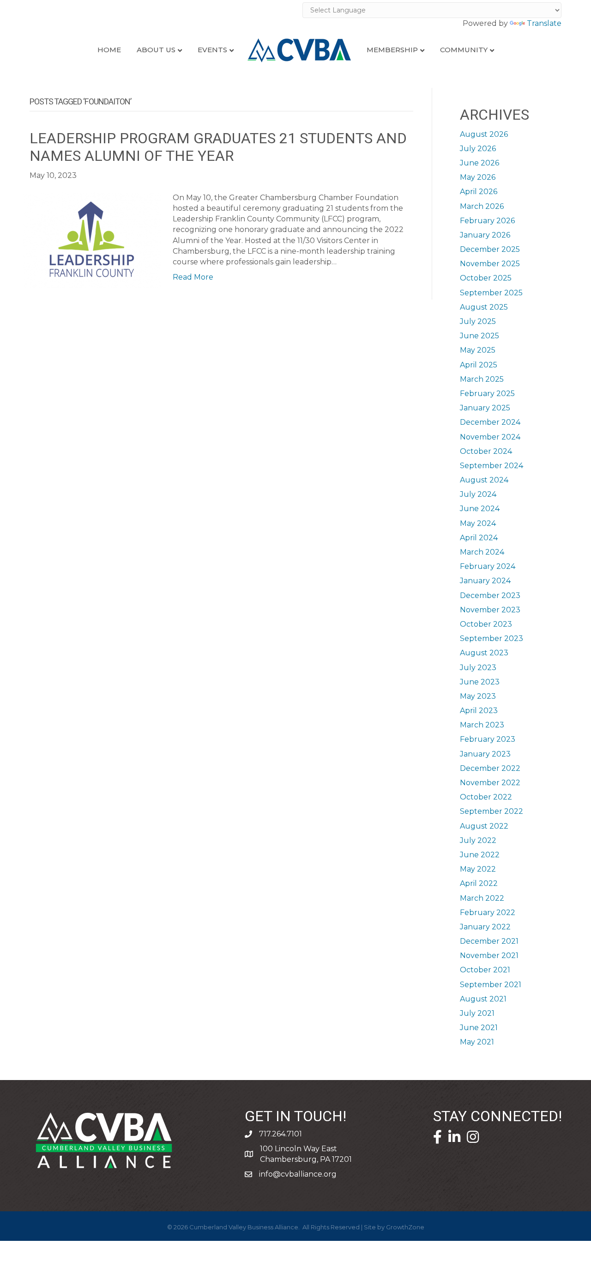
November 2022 (490, 782)
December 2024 (490, 422)
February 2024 (487, 566)
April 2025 (478, 364)
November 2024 (490, 437)
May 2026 (477, 177)
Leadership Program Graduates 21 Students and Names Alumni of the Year (218, 147)
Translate (544, 23)
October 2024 (486, 451)
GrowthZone (405, 1227)
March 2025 (482, 379)
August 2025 (484, 307)
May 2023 (478, 696)
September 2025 (491, 292)
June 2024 (480, 508)
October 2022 (486, 797)
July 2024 (478, 494)
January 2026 (485, 235)
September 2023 (491, 638)
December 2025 (490, 249)
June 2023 (480, 682)
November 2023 (490, 609)
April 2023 (479, 710)
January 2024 (485, 580)
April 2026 (478, 191)
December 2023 (490, 595)
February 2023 (487, 739)
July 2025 (478, 321)
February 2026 (487, 220)
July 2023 (478, 667)
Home (109, 49)
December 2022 (490, 768)
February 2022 (487, 912)
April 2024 (479, 537)
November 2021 (489, 955)
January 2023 (485, 754)
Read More (193, 277)
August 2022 (484, 826)
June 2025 (479, 335)
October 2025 (486, 278)
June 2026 (479, 163)
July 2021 (477, 1013)
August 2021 (483, 999)
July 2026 (478, 148)
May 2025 (477, 350)
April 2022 (479, 883)
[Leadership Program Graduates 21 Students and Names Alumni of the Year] (92, 239)
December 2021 (489, 941)
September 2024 (491, 465)
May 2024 (478, 523)
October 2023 (486, 624)
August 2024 (484, 480)
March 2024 (482, 552)
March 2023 (482, 724)
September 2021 (490, 984)
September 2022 (491, 811)
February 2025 (487, 393)
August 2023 (484, 652)
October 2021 (485, 969)
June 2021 (479, 1027)
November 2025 (490, 263)
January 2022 (485, 926)
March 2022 (482, 898)
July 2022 (478, 840)
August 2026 (484, 134)
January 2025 (485, 407)
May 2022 (478, 869)
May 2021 (477, 1042)
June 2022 (480, 854)
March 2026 (482, 206)
